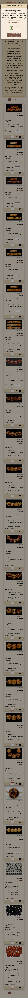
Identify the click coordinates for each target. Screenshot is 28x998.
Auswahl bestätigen (14, 36)
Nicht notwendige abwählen (14, 33)
